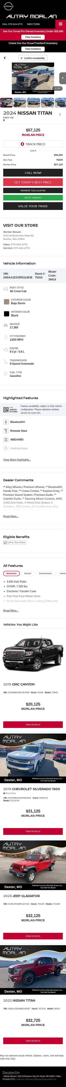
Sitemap (38, 1079)
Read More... (11, 516)
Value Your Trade (33, 206)
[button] (12, 24)
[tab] (11, 573)
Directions (33, 24)
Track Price (35, 144)
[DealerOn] (11, 1072)
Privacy (30, 1079)
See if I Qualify (33, 197)
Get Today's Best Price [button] (33, 182)
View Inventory (33, 37)
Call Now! (33, 173)
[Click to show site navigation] (60, 24)
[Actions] (60, 114)
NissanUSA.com (49, 1079)
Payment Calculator (33, 190)
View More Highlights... (17, 459)
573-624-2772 (19, 244)
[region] (33, 159)
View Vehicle (33, 724)
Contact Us (20, 1079)
